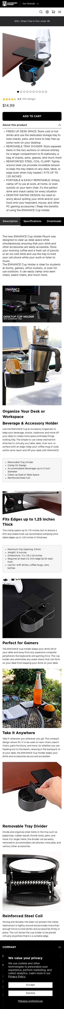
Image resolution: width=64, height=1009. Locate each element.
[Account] (47, 12)
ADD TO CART (32, 116)
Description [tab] (10, 221)
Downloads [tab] (54, 221)
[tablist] (32, 221)
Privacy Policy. (17, 976)
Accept (30, 985)
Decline (30, 993)
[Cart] (53, 12)
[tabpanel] (32, 582)
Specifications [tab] (32, 221)
